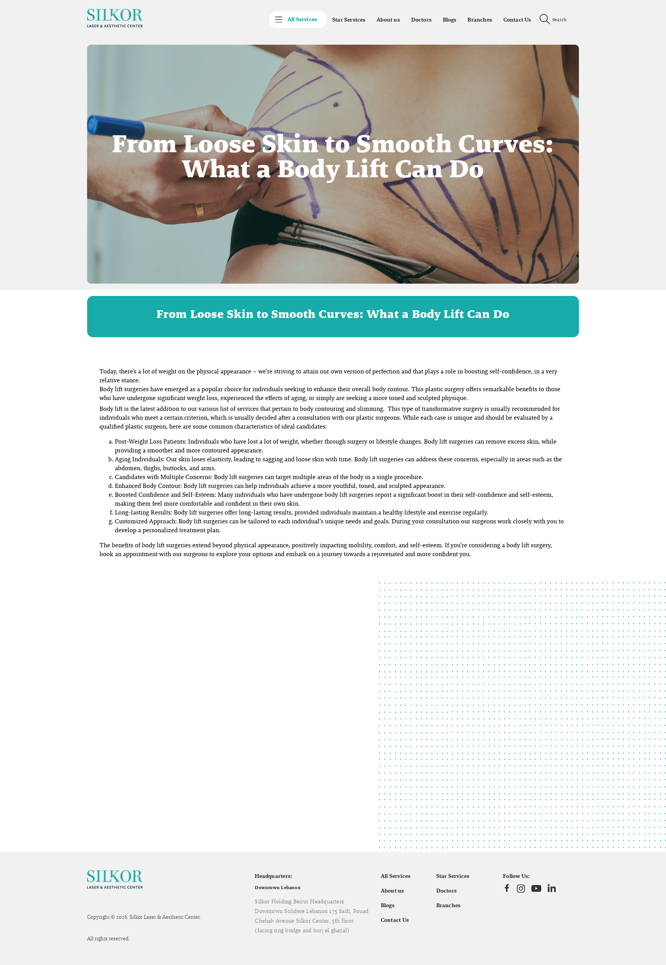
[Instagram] (521, 888)
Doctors (421, 20)
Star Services (348, 20)
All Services (396, 876)
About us (388, 20)
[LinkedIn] (552, 888)
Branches (480, 20)
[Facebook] (507, 888)
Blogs (450, 20)
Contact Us (517, 20)
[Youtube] (536, 888)
